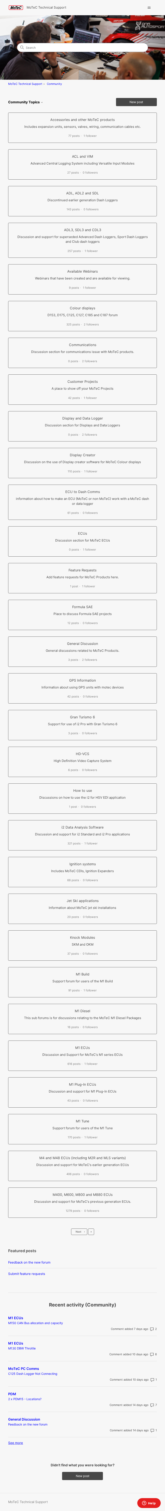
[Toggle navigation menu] (149, 7)
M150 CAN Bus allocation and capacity (35, 1323)
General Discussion (24, 1419)
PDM (12, 1394)
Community (54, 83)
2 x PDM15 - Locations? (24, 1399)
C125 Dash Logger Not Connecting (32, 1373)
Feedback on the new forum (29, 1262)
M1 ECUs (15, 1318)
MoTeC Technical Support (25, 83)
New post (136, 102)
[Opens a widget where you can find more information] (149, 1503)
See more (15, 1443)
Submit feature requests (26, 1274)
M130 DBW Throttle (22, 1348)
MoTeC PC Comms (23, 1368)
